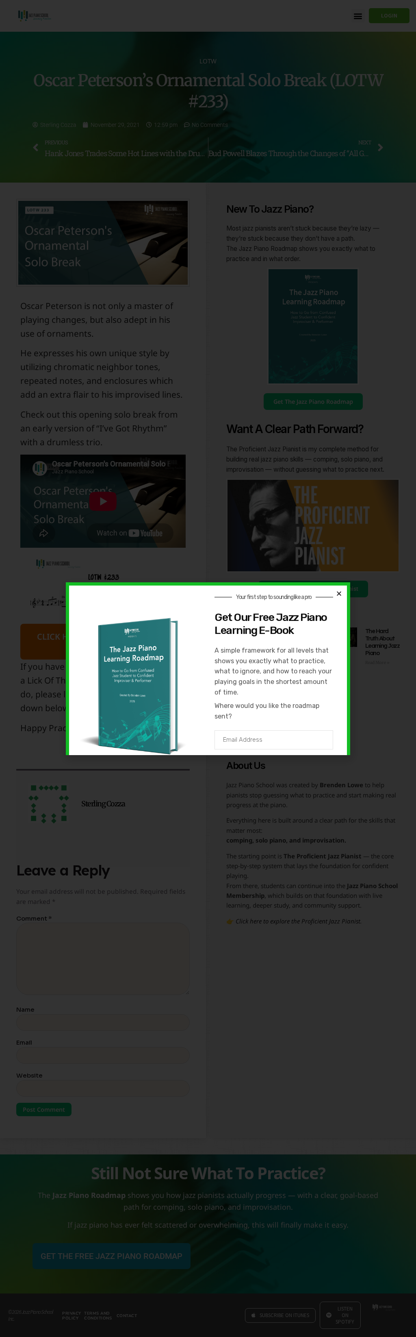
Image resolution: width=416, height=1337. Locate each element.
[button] (339, 593)
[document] (208, 668)
